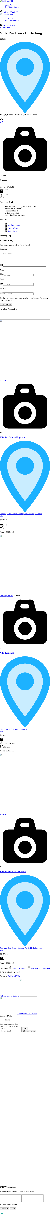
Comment (3, 249)
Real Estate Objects (12, 7)
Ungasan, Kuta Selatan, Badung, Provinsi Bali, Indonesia (21, 514)
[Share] (1, 123)
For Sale (3, 380)
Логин (25, 1028)
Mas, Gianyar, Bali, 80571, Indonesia (13, 729)
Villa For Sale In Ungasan (12, 437)
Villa (8, 27)
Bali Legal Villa (14, 976)
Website (3, 288)
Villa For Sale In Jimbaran (13, 871)
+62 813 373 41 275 (10, 12)
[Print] (1, 120)
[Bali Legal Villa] (6, 1)
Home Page (9, 5)
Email (2, 279)
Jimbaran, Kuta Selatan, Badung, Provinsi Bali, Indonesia (21, 948)
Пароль (3, 1026)
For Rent (3, 27)
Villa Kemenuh (7, 653)
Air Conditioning (14, 225)
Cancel (13, 1209)
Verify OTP (4, 1209)
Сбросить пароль (29, 1031)
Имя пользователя (7, 1024)
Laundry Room (13, 228)
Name (2, 270)
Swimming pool (13, 231)
